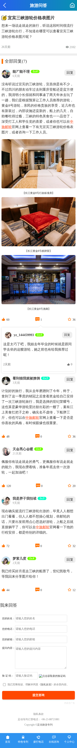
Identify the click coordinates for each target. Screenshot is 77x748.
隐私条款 (38, 714)
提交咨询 (38, 695)
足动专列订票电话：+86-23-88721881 (38, 719)
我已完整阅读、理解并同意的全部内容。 (38, 684)
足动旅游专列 (45, 724)
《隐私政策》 (46, 684)
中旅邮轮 (32, 417)
